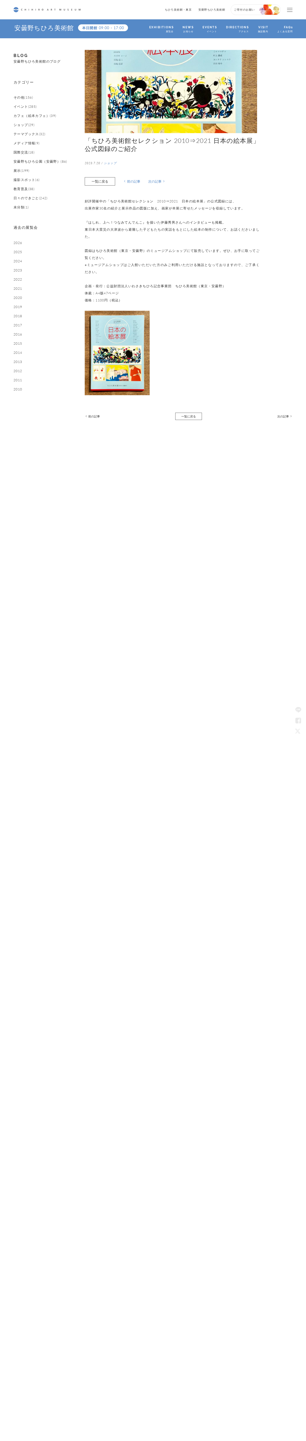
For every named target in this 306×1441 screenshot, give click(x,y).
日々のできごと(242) (31, 198)
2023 (18, 270)
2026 (18, 242)
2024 (18, 261)
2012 (18, 371)
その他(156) (23, 97)
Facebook (298, 720)
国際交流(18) (24, 152)
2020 (18, 297)
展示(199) (22, 170)
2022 (18, 279)
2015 (18, 343)
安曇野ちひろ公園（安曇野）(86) (40, 161)
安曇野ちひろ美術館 (211, 9)
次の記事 (155, 181)
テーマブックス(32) (29, 134)
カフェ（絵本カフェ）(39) (35, 115)
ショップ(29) (24, 125)
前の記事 (133, 181)
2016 (18, 334)
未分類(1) (21, 207)
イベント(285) (25, 106)
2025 (18, 252)
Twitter (298, 731)
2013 (18, 361)
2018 (18, 316)
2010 (18, 389)
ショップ (110, 163)
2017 (18, 325)
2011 (18, 380)
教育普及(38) (24, 189)
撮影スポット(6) (27, 179)
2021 (18, 288)
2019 (18, 307)
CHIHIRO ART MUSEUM (47, 9)
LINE (298, 710)
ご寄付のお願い (244, 9)
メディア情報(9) (27, 143)
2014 (18, 352)
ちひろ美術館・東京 (178, 9)
